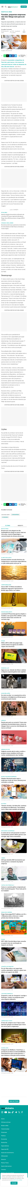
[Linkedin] (9, 1112)
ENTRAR (23, 6)
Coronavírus (15, 514)
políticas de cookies (17, 1180)
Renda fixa (4, 1142)
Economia (5, 517)
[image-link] (14, 546)
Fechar (14, 1183)
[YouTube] (5, 1112)
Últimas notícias (5, 1122)
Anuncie (3, 1159)
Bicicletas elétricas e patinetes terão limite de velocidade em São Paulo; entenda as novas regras (13, 226)
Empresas (4, 1132)
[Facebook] (22, 1112)
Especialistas (5, 1145)
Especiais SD (4, 1149)
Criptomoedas (5, 1129)
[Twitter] (19, 1112)
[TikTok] (13, 1112)
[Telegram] (16, 1112)
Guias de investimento (7, 1152)
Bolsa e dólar (4, 1125)
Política (3, 1135)
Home (3, 1118)
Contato (3, 1169)
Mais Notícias (14, 1101)
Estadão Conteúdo (6, 29)
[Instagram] (2, 1112)
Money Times (5, 1162)
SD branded (4, 1156)
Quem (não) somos (6, 1166)
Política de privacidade (7, 1173)
